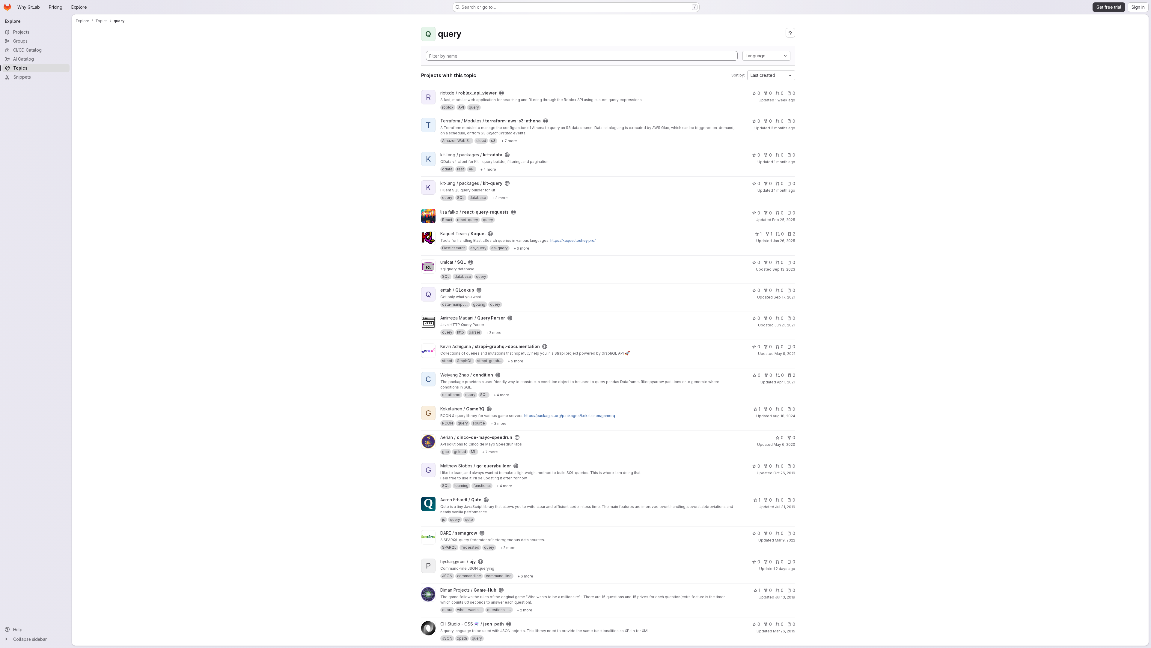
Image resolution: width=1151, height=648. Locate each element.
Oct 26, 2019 (784, 473)
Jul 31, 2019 (785, 507)
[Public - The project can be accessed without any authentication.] (501, 93)
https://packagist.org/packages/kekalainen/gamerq (569, 415)
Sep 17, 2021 (784, 297)
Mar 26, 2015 (784, 631)
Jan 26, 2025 (784, 240)
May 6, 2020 (784, 444)
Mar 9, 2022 (785, 540)
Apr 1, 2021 (786, 382)
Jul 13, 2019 (785, 597)
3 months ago (783, 128)
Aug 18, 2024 (784, 416)
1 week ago (785, 100)
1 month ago (784, 162)
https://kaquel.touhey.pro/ (573, 240)
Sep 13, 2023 (783, 269)
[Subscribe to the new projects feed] (790, 33)
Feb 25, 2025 (783, 220)
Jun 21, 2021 (785, 325)
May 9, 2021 (785, 353)
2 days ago (785, 568)
